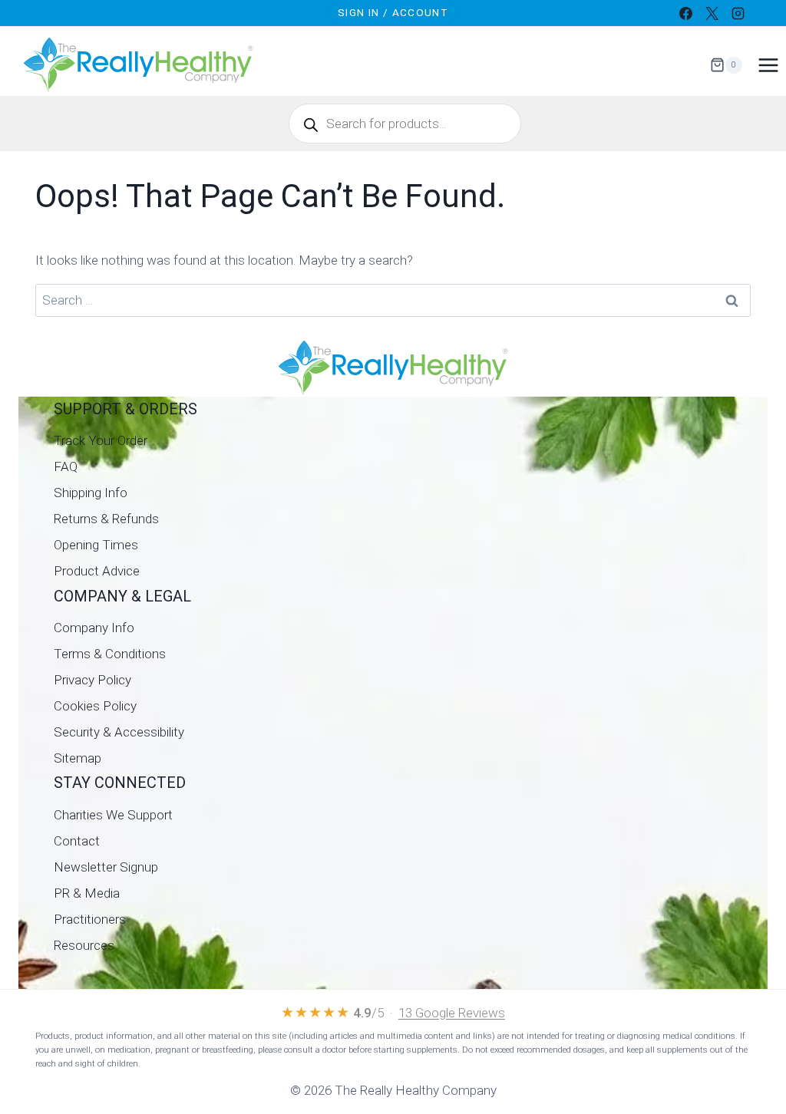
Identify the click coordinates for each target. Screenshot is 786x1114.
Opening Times (96, 544)
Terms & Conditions (110, 653)
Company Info (94, 627)
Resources (84, 945)
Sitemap (77, 758)
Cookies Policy (95, 706)
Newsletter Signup (106, 867)
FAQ (66, 466)
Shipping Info (90, 492)
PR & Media (87, 893)
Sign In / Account (393, 12)
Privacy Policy (92, 679)
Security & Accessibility (119, 732)
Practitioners (90, 919)
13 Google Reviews (451, 1012)
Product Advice (97, 570)
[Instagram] (738, 13)
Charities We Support (113, 814)
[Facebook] (685, 13)
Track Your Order (100, 440)
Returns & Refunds (106, 518)
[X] (711, 13)
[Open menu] (768, 65)
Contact (77, 841)
